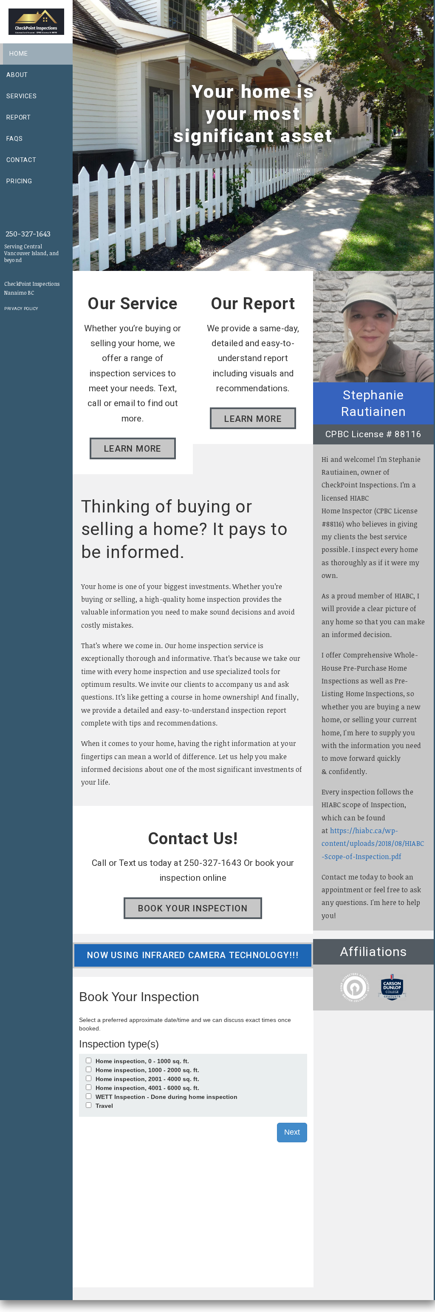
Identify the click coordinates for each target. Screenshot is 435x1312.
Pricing (19, 181)
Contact (21, 160)
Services (21, 96)
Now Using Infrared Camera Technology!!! (193, 955)
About (17, 75)
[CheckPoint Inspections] (39, 21)
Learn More (132, 449)
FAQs (14, 138)
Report (18, 117)
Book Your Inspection (193, 908)
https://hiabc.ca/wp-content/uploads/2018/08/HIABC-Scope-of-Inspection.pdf (373, 843)
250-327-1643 (28, 233)
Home (18, 53)
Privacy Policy (21, 308)
